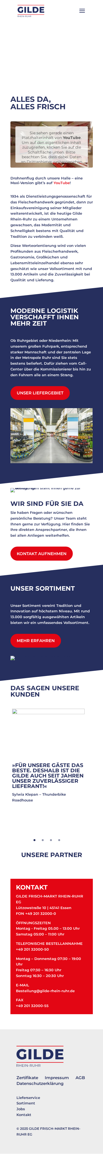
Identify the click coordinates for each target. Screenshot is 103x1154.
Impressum (57, 1077)
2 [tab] (43, 840)
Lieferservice (28, 1097)
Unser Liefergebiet (40, 392)
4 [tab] (59, 840)
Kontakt (23, 1114)
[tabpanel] (48, 761)
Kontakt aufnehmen (41, 553)
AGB (80, 1077)
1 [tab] (34, 840)
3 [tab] (51, 840)
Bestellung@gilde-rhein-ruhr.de (45, 991)
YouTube (62, 183)
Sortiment (25, 1103)
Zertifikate (27, 1077)
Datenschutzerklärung (39, 1083)
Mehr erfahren (36, 640)
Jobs (20, 1109)
